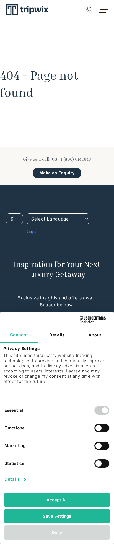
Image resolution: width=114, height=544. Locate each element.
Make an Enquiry (57, 172)
